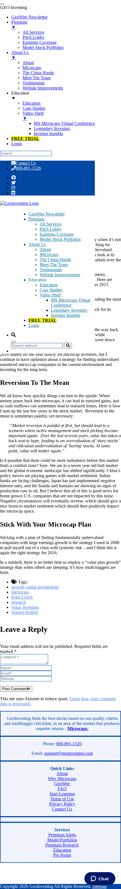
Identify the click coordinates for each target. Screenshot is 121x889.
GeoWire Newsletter (46, 214)
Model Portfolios (62, 840)
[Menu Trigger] (2, 4)
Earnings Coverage (57, 234)
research (18, 602)
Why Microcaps (62, 778)
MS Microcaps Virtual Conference (70, 302)
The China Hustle (55, 259)
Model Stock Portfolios (60, 239)
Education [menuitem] (20, 95)
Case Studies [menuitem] (34, 108)
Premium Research (62, 845)
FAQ (62, 788)
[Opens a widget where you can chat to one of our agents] (99, 879)
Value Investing (25, 607)
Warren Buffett (24, 612)
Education (49, 284)
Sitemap (99, 886)
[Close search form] (13, 341)
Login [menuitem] (16, 143)
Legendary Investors (69, 310)
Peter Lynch (22, 597)
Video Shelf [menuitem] (33, 116)
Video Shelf (50, 295)
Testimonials (51, 269)
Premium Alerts (62, 834)
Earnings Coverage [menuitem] (40, 42)
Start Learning (62, 793)
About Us (37, 244)
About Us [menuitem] (20, 55)
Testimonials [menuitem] (34, 82)
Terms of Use (62, 798)
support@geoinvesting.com (68, 753)
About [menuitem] (28, 62)
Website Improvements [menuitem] (43, 88)
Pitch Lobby (51, 229)
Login (33, 325)
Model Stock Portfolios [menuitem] (43, 47)
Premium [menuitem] (19, 25)
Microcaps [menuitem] (32, 67)
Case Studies (51, 290)
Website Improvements (60, 274)
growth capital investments (35, 587)
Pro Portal (62, 855)
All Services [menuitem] (33, 32)
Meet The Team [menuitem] (37, 77)
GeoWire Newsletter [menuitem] (29, 17)
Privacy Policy (62, 804)
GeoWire (62, 783)
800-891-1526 (28, 168)
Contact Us (26, 163)
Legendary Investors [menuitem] (52, 128)
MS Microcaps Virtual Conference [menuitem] (64, 123)
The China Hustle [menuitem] (38, 72)
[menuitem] (25, 138)
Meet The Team (54, 264)
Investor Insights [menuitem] (48, 133)
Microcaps (49, 254)
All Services (50, 224)
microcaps (20, 592)
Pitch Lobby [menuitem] (33, 37)
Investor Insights (65, 315)
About (45, 249)
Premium (36, 219)
